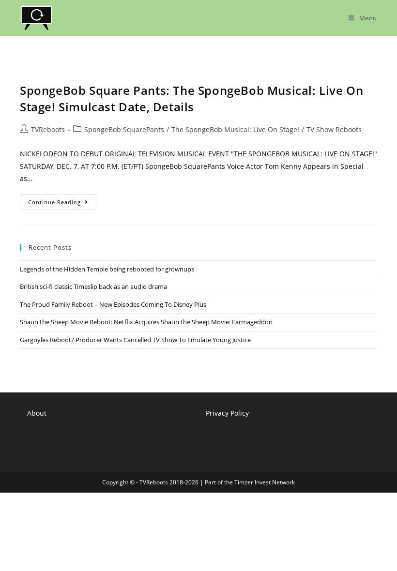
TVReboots (48, 129)
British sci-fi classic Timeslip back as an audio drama (93, 286)
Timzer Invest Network (264, 482)
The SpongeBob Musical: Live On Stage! (235, 129)
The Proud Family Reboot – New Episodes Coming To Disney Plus (113, 304)
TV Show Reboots (334, 129)
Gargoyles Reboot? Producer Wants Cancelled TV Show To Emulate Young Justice (135, 339)
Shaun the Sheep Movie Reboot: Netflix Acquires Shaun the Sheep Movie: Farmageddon (146, 321)
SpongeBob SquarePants (124, 129)
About (36, 413)
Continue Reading (62, 203)
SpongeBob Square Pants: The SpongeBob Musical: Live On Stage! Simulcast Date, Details (191, 98)
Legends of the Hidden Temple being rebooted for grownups (107, 269)
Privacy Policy (227, 413)
